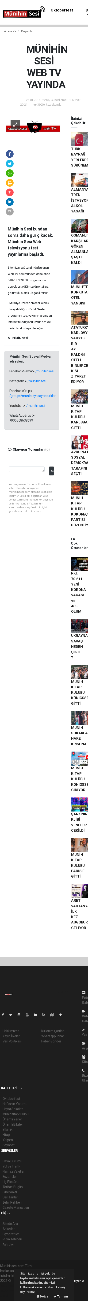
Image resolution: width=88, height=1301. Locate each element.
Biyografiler (11, 1234)
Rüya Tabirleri (12, 1239)
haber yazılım (10, 1290)
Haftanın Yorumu (15, 1104)
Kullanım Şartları (53, 1031)
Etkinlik (7, 1129)
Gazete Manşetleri (16, 1207)
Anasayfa (10, 31)
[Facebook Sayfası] (5, 1015)
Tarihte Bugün (13, 1187)
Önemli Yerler (12, 1119)
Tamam (62, 1296)
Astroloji (8, 1244)
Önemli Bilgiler (13, 1124)
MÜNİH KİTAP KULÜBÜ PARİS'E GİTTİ (78, 865)
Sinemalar (10, 1192)
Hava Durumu (12, 1161)
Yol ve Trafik (11, 1166)
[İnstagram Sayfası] (21, 1015)
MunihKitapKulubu (16, 1114)
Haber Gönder (51, 1041)
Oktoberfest (62, 10)
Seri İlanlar (10, 1197)
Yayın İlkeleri (11, 1036)
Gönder (52, 471)
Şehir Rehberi (12, 1202)
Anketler (9, 1229)
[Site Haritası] (53, 1015)
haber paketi (9, 1285)
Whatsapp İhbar (52, 1036)
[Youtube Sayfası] (29, 1015)
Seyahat (9, 1145)
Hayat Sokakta (13, 1109)
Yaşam (8, 1140)
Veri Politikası (12, 1041)
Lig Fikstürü (11, 1182)
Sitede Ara (10, 1224)
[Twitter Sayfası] (12, 1015)
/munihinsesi (44, 371)
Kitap (6, 1135)
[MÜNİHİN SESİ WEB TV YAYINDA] (33, 128)
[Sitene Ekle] (62, 1015)
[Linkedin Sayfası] (37, 1015)
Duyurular (27, 31)
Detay (43, 1296)
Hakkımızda (11, 1031)
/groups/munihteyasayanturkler (32, 396)
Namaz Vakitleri (14, 1171)
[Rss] (45, 1015)
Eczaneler (10, 1177)
